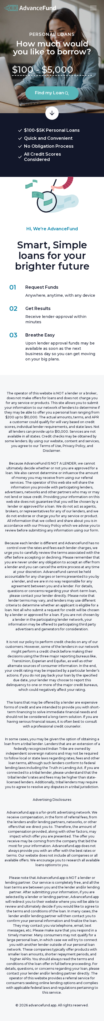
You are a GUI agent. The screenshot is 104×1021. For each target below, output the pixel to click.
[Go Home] (30, 8)
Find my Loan (49, 92)
